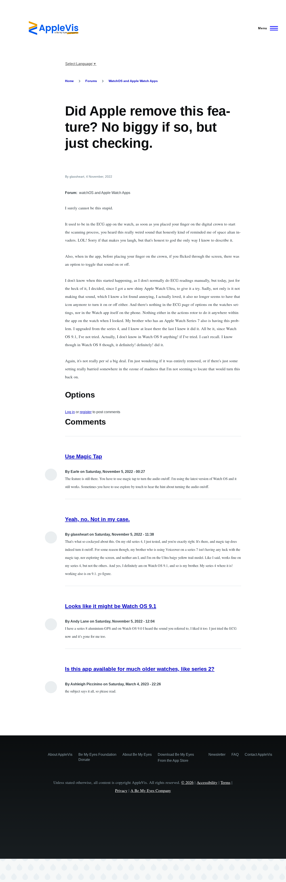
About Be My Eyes (137, 754)
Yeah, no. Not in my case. (97, 519)
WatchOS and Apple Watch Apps (133, 81)
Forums (91, 81)
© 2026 (187, 782)
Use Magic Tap (83, 456)
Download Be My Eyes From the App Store (176, 757)
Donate (84, 760)
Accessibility (207, 782)
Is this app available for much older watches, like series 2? (139, 669)
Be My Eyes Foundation (97, 754)
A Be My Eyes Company (150, 790)
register (86, 412)
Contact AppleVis (258, 754)
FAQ (235, 754)
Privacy (121, 790)
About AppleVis (60, 754)
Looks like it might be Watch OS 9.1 (110, 606)
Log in (70, 412)
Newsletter (216, 754)
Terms (225, 782)
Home (69, 81)
